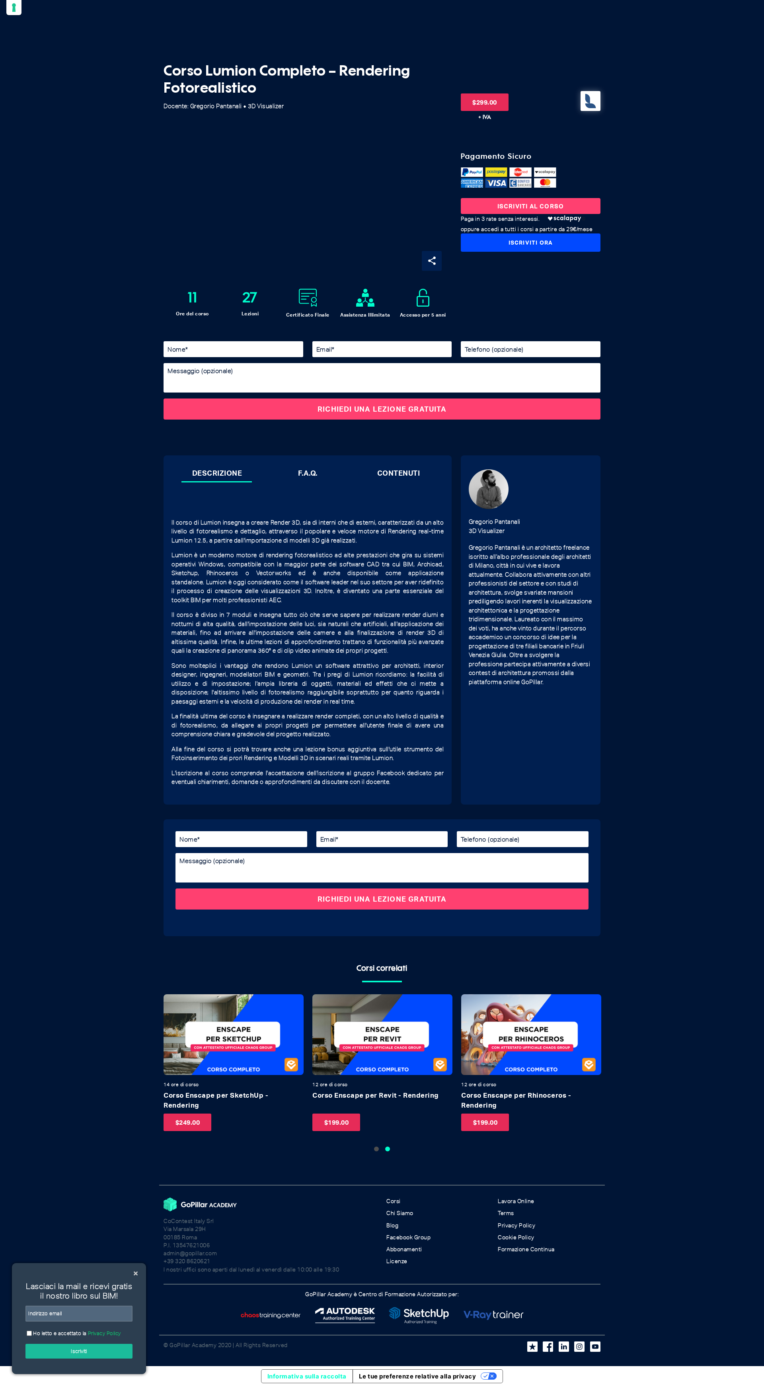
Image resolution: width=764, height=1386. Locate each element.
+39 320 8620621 (187, 1261)
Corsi (393, 1201)
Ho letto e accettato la (76, 1333)
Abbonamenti (404, 1249)
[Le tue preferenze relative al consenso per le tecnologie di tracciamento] (13, 7)
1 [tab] (376, 1149)
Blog (392, 1226)
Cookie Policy (516, 1237)
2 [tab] (387, 1149)
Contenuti (398, 472)
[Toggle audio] (172, 1003)
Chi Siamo (399, 1213)
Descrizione (217, 472)
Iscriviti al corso (530, 206)
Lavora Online (516, 1201)
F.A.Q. (308, 472)
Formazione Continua (526, 1249)
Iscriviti (79, 1351)
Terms (506, 1213)
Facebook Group (408, 1237)
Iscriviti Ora (531, 242)
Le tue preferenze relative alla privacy (417, 1376)
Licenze (396, 1261)
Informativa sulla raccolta (307, 1376)
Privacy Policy (516, 1226)
